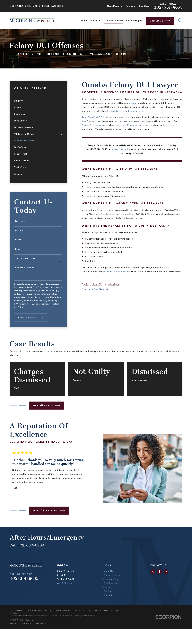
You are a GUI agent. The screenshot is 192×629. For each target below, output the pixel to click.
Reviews (130, 5)
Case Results (114, 5)
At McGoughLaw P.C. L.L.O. (95, 117)
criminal (132, 103)
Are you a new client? (25, 258)
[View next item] (22, 405)
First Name (20, 221)
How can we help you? (25, 268)
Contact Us (109, 595)
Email (17, 249)
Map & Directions (65, 583)
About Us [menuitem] (95, 20)
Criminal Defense (111, 575)
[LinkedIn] (166, 571)
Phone (18, 240)
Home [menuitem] (84, 20)
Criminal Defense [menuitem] (113, 20)
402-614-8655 (168, 7)
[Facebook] (159, 571)
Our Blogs (144, 5)
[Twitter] (153, 571)
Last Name (20, 230)
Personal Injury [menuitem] (134, 20)
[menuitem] (38, 100)
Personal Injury (110, 579)
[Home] (32, 20)
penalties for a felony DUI (115, 271)
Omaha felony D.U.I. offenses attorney (125, 111)
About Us (108, 571)
